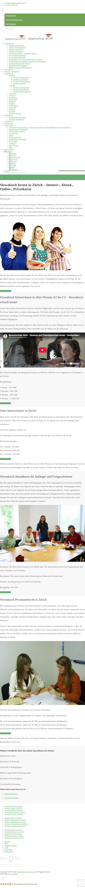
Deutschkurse (9, 43)
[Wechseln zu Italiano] (12, 163)
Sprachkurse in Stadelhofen (18, 129)
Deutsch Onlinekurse (16, 51)
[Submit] (71, 170)
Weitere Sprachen (15, 113)
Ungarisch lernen (11, 798)
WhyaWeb (14, 874)
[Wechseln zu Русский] (13, 161)
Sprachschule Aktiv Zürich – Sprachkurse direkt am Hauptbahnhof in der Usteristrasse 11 (40, 127)
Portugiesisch (13, 105)
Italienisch (12, 101)
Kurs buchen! (9, 149)
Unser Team (8, 125)
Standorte (12, 143)
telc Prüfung (8, 69)
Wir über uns (13, 133)
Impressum (8, 849)
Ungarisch (12, 107)
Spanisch (12, 85)
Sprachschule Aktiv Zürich (26, 872)
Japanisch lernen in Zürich (13, 810)
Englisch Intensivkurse (21, 77)
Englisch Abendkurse (20, 79)
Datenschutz (8, 851)
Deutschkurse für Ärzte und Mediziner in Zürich (26, 59)
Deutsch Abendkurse (16, 49)
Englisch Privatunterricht (22, 81)
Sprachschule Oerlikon (17, 131)
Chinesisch (12, 93)
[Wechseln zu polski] (12, 167)
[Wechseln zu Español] (12, 153)
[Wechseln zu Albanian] (13, 169)
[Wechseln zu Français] (12, 155)
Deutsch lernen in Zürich (13, 818)
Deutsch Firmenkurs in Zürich (14, 826)
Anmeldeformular (10, 846)
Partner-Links (13, 145)
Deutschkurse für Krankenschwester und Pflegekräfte (27, 61)
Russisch (12, 111)
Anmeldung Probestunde (17, 139)
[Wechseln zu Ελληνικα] (13, 159)
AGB (6, 847)
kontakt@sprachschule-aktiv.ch (15, 3)
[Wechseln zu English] (12, 165)
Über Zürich (13, 141)
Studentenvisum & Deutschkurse (20, 67)
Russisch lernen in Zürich (13, 806)
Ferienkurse (8, 123)
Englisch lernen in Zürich (13, 830)
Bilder (11, 135)
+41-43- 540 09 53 (11, 5)
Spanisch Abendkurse (20, 89)
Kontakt (7, 842)
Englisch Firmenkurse (16, 119)
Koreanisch (13, 97)
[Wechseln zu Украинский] (14, 157)
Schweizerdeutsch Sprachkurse (20, 63)
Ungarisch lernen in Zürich (13, 814)
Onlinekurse (8, 121)
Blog (10, 147)
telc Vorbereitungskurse (17, 57)
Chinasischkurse (10, 794)
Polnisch (12, 103)
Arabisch (12, 109)
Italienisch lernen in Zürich (13, 836)
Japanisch (12, 95)
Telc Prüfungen (11, 24)
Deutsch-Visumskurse (12, 71)
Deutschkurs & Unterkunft (18, 65)
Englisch (12, 75)
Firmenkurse (8, 115)
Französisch (13, 99)
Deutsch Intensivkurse (16, 45)
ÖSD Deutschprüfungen (17, 55)
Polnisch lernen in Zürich (13, 808)
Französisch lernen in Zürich (14, 832)
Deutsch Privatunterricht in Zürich (16, 824)
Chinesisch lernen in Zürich (14, 838)
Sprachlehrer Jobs (15, 137)
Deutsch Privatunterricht (17, 47)
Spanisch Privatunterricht (22, 91)
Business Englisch (19, 83)
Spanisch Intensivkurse (21, 87)
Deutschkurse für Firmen (17, 117)
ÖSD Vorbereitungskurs (14, 20)
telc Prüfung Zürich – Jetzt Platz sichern (23, 53)
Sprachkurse (8, 73)
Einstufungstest (11, 16)
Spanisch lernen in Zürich (13, 834)
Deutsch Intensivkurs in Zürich (15, 820)
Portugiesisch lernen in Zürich (14, 812)
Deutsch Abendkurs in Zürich (14, 822)
